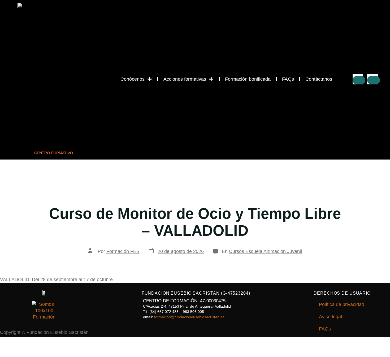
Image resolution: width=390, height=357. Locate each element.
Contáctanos (318, 79)
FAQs (288, 79)
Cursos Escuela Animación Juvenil (265, 251)
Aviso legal (330, 316)
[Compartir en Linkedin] (373, 80)
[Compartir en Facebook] (359, 80)
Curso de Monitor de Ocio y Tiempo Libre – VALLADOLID (195, 222)
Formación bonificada (248, 79)
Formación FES (123, 251)
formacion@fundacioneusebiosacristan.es (189, 317)
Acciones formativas (184, 79)
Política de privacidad (341, 304)
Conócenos (132, 79)
